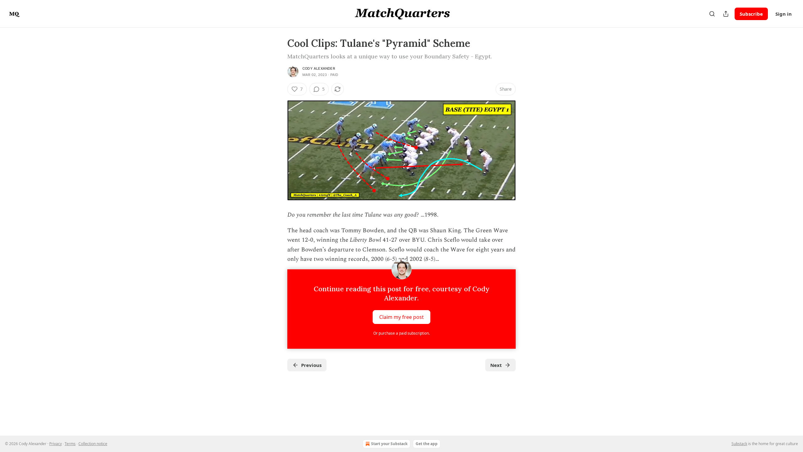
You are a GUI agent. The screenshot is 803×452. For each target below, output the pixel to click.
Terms (70, 443)
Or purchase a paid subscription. (401, 333)
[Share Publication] (726, 14)
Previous (311, 365)
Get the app (427, 443)
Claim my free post (401, 316)
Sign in (783, 14)
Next (496, 365)
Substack (739, 443)
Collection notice (92, 443)
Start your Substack (389, 443)
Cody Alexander (318, 68)
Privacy (55, 443)
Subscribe (751, 14)
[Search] (712, 14)
